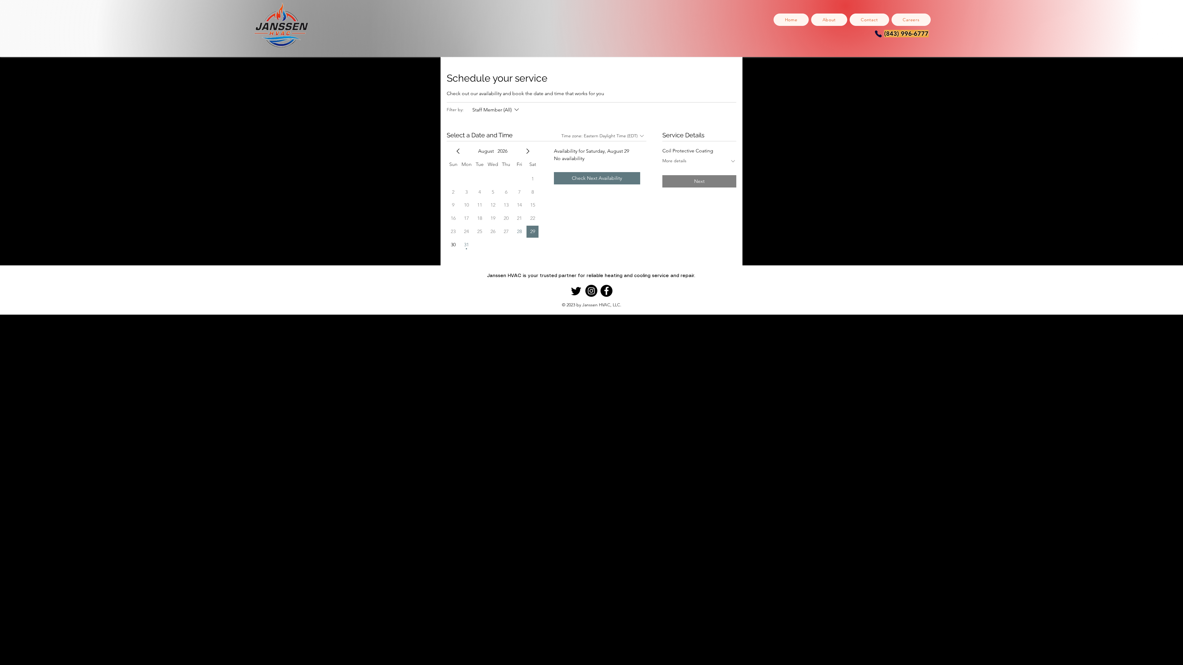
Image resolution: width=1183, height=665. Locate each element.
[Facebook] (606, 291)
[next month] (527, 151)
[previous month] (458, 151)
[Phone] (878, 34)
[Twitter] (576, 291)
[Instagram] (591, 291)
